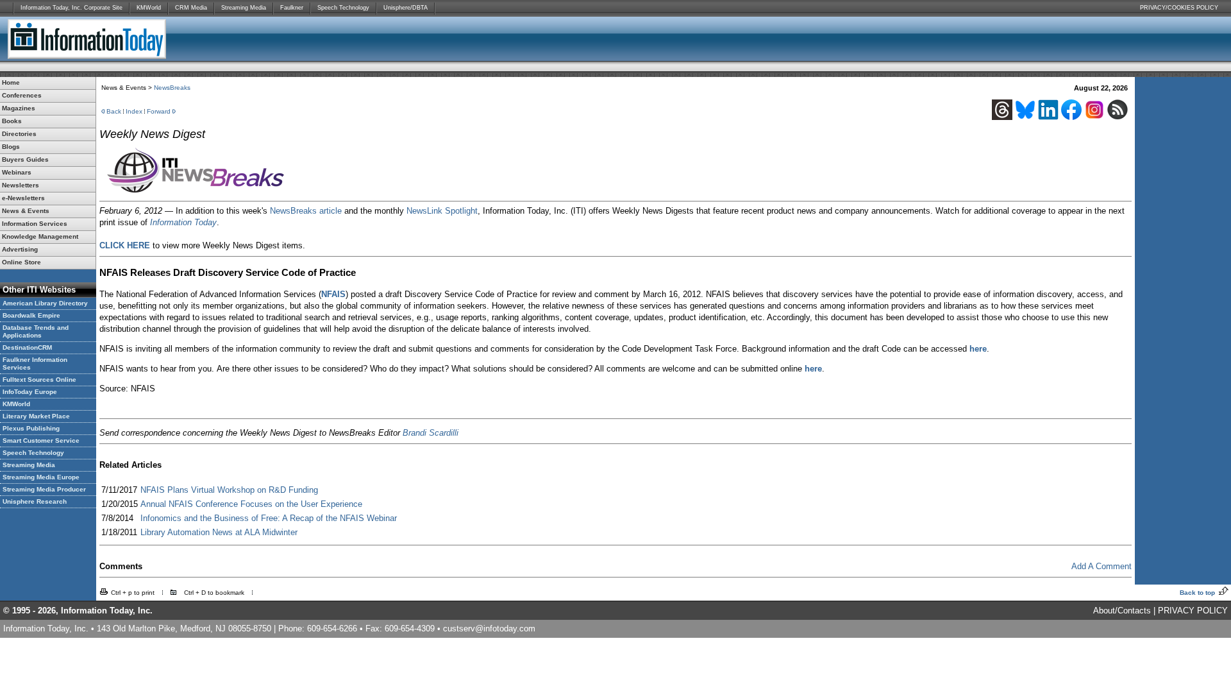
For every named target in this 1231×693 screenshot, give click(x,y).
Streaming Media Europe (41, 477)
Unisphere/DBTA (405, 7)
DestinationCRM (27, 347)
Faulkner (291, 7)
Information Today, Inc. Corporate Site (71, 7)
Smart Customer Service (41, 440)
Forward (159, 111)
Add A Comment (1101, 566)
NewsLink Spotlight (442, 211)
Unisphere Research (35, 501)
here (978, 349)
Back (113, 111)
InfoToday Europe (30, 391)
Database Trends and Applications (36, 331)
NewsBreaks (172, 87)
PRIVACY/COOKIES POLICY (1179, 7)
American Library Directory (45, 303)
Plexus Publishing (31, 428)
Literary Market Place (36, 416)
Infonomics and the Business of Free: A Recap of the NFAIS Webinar (268, 518)
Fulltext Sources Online (39, 379)
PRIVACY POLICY (1193, 610)
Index (134, 111)
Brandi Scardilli (430, 433)
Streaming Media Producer (44, 489)
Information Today (183, 222)
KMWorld (149, 7)
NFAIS (333, 294)
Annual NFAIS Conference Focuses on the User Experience (251, 504)
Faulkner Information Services (35, 363)
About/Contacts (1122, 610)
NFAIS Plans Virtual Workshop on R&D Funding (229, 490)
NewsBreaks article (306, 211)
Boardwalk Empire (31, 315)
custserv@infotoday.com (489, 628)
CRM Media (191, 7)
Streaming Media (243, 7)
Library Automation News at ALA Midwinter (218, 532)
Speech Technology (343, 7)
